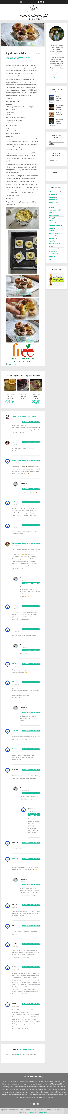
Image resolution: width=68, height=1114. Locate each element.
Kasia (14, 525)
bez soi (16, 58)
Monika (15, 682)
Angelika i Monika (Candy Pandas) (24, 416)
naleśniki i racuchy (54, 225)
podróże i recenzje (54, 233)
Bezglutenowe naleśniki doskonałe (60, 107)
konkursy (51, 223)
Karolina (15, 749)
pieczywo (51, 230)
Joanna (15, 730)
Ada (13, 629)
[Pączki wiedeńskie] (22, 218)
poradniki (52, 236)
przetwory (52, 238)
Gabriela (15, 502)
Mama (14, 442)
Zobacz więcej (9, 405)
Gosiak (14, 606)
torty (22, 399)
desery (11, 402)
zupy (50, 259)
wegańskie (52, 254)
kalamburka (16, 543)
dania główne (53, 215)
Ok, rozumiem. (42, 1112)
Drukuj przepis (12, 364)
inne (50, 220)
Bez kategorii (53, 199)
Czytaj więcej (56, 77)
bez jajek (8, 400)
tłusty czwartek (53, 243)
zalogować (16, 1054)
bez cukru (52, 194)
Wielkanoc (52, 256)
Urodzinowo (22, 396)
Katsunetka (16, 460)
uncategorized (53, 249)
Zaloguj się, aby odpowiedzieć (31, 421)
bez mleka (36, 401)
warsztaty (52, 251)
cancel (31, 1049)
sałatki (51, 241)
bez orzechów (9, 401)
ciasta (51, 212)
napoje (37, 403)
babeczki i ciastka (24, 57)
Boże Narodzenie (54, 210)
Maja (14, 663)
